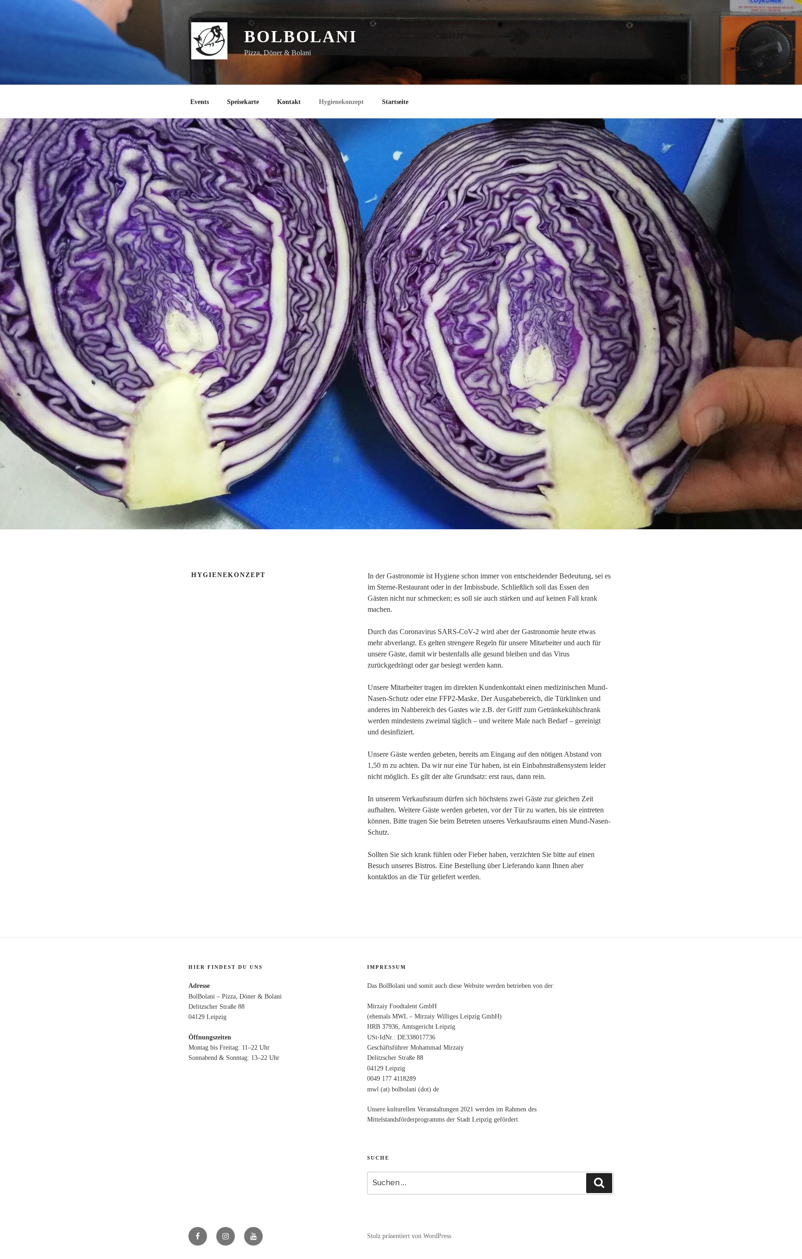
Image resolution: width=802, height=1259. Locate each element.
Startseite (395, 101)
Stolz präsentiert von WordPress (409, 1236)
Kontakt (289, 101)
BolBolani (300, 36)
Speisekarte (243, 101)
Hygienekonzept (341, 101)
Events (199, 101)
